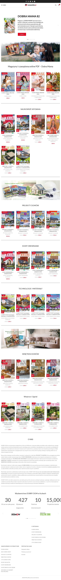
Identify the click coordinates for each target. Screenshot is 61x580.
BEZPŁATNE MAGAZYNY (53, 138)
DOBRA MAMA (8, 96)
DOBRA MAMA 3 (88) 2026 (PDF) (8, 93)
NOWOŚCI (7, 140)
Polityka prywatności (26, 551)
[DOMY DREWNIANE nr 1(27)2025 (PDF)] (53, 260)
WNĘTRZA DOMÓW (38, 138)
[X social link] (28, 1)
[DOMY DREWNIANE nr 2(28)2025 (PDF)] (38, 260)
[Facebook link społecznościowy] (26, 1)
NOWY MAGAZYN (5, 562)
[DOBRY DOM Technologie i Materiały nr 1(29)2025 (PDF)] (38, 303)
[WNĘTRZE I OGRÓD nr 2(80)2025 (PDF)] (23, 411)
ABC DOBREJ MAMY (53, 140)
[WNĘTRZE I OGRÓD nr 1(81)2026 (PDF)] (8, 155)
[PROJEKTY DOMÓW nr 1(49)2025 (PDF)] (38, 219)
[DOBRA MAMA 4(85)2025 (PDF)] (53, 81)
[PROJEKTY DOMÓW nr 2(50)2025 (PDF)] (23, 219)
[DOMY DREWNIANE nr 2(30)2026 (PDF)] (8, 124)
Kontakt (23, 554)
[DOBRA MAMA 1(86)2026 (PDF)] (38, 81)
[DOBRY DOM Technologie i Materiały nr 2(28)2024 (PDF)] (53, 303)
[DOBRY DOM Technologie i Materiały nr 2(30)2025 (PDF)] (23, 303)
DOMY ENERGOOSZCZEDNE (22, 169)
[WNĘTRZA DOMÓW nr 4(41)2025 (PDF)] (38, 368)
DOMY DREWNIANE (7, 138)
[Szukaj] (55, 5)
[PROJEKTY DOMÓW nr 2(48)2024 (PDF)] (53, 219)
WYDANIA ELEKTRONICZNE (37, 96)
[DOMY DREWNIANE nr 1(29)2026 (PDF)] (23, 261)
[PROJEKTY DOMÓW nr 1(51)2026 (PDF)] (23, 123)
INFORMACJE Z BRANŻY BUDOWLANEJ (7, 570)
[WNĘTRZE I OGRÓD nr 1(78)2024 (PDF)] (53, 411)
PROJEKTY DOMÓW (23, 136)
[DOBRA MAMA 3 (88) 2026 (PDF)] (8, 81)
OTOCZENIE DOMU (7, 169)
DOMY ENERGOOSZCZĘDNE (8, 567)
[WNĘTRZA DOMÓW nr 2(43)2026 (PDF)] (38, 124)
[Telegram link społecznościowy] (34, 1)
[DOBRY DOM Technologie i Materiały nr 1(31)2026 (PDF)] (23, 155)
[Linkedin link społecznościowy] (32, 1)
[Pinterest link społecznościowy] (30, 1)
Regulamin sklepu (25, 549)
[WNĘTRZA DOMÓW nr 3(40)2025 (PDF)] (53, 368)
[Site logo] (30, 5)
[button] (3, 25)
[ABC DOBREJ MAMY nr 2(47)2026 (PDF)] (53, 124)
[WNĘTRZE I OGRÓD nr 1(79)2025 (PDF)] (38, 411)
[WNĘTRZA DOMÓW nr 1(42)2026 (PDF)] (23, 369)
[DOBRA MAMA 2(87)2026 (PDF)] (23, 81)
